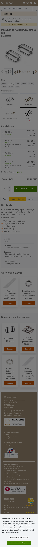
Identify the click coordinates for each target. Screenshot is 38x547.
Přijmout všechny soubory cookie (19, 543)
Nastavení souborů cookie (19, 537)
